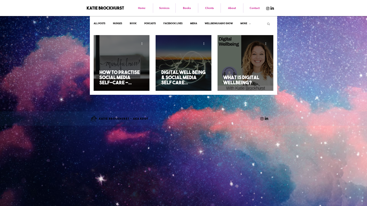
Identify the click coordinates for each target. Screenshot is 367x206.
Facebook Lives (173, 23)
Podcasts (150, 23)
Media (193, 23)
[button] (268, 24)
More (243, 23)
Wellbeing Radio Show (219, 23)
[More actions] (143, 43)
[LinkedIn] (272, 8)
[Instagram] (268, 8)
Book (133, 23)
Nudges (117, 23)
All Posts (99, 23)
